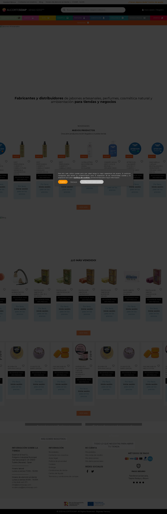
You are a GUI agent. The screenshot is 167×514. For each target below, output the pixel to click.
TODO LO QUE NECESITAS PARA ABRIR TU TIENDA (113, 445)
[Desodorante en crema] (155, 276)
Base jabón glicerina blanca (107, 292)
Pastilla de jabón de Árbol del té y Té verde (19, 293)
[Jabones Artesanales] (83, 58)
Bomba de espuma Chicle (14, 367)
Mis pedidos (90, 452)
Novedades (81, 23)
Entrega (52, 467)
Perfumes (78, 18)
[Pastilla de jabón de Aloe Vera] (43, 276)
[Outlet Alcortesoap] (147, 113)
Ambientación (96, 18)
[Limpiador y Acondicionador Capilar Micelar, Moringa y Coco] (84, 352)
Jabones (27, 18)
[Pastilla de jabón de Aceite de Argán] (88, 276)
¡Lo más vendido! (83, 260)
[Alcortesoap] (23, 10)
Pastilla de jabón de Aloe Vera (41, 292)
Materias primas (135, 18)
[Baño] (92, 112)
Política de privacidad (58, 461)
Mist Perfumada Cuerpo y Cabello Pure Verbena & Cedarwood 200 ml (20, 168)
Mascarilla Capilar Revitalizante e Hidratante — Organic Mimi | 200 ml (156, 167)
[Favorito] (6, 161)
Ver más (83, 207)
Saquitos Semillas (9, 18)
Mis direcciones (91, 458)
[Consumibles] (111, 112)
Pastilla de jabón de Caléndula (62, 292)
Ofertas (156, 18)
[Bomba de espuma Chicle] (16, 352)
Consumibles (115, 18)
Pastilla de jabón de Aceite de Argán (85, 293)
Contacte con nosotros (58, 455)
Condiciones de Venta (58, 470)
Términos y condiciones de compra (63, 476)
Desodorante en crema (153, 291)
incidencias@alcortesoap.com (24, 487)
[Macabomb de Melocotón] (61, 352)
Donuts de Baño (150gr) (35, 367)
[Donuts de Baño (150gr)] (39, 352)
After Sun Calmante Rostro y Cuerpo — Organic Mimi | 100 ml (133, 167)
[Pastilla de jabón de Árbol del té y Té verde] (21, 276)
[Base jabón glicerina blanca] (110, 276)
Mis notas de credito (94, 455)
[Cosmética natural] (37, 113)
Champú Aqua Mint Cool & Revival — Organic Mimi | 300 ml (110, 166)
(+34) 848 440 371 (20, 482)
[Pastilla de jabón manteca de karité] (133, 276)
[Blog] (83, 235)
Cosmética (61, 18)
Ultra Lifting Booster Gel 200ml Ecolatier (87, 165)
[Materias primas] (129, 113)
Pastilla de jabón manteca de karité (130, 293)
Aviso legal (53, 458)
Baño (44, 18)
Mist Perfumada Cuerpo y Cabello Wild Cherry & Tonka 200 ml (65, 167)
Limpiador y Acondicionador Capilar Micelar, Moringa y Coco (82, 371)
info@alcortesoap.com (21, 485)
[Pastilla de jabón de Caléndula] (66, 276)
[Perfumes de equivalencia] (56, 113)
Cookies (52, 464)
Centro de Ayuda (56, 473)
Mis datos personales (94, 461)
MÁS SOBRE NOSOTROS (53, 439)
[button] (164, 58)
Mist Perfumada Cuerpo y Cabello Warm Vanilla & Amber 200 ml (43, 167)
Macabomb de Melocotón (59, 367)
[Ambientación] (74, 112)
